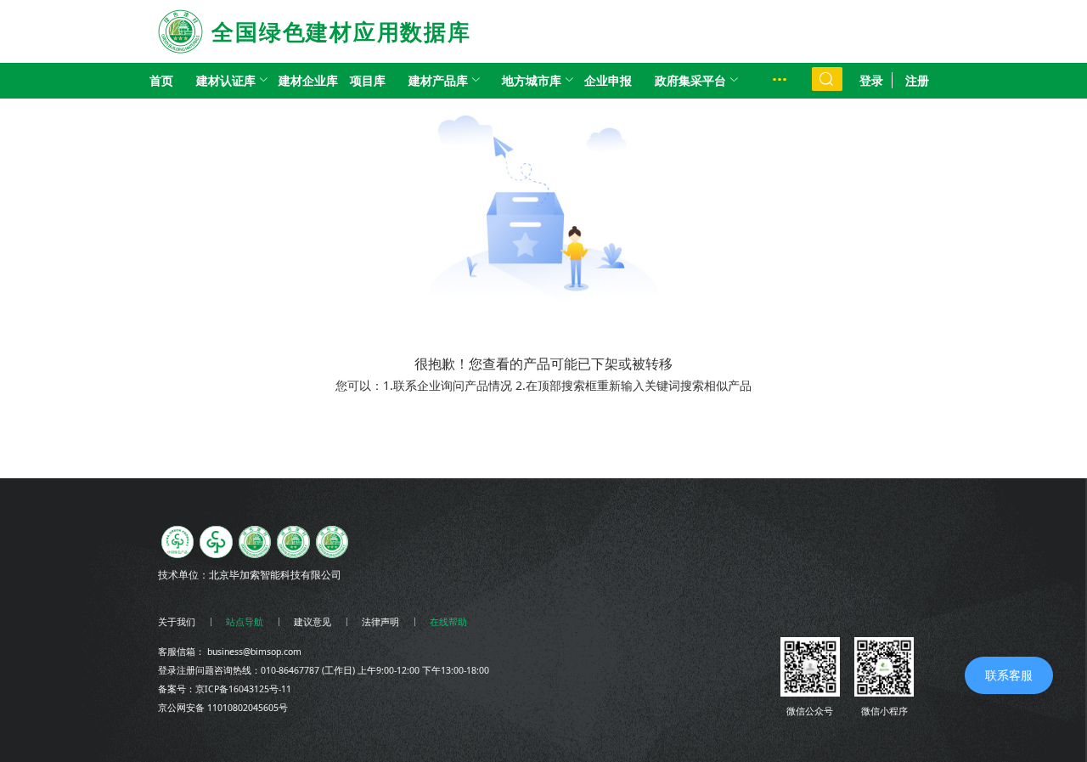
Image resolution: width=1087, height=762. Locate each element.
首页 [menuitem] (161, 80)
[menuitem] (226, 80)
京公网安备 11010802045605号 (223, 708)
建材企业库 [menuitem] (308, 80)
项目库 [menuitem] (368, 80)
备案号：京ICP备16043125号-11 (224, 689)
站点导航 (244, 622)
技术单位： (183, 574)
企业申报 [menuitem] (608, 80)
